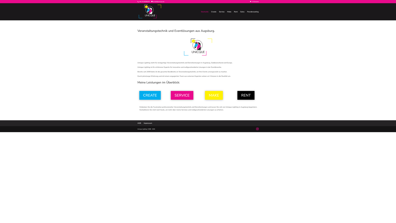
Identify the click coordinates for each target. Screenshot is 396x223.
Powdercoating (253, 12)
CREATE (150, 95)
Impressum (148, 123)
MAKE (214, 95)
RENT (246, 95)
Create (213, 12)
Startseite (205, 12)
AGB (139, 123)
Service (222, 12)
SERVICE (182, 95)
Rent (236, 12)
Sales (242, 12)
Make (229, 12)
